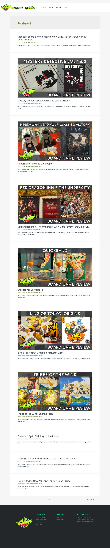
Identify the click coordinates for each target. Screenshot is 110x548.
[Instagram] (87, 7)
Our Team (59, 7)
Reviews (33, 103)
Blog (66, 7)
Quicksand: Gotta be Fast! (32, 289)
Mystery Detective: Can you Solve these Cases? (44, 100)
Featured (28, 42)
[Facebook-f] (96, 7)
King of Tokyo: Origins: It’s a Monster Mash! (41, 353)
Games (51, 7)
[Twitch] (92, 7)
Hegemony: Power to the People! (35, 163)
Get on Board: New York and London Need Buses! (44, 481)
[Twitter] (82, 7)
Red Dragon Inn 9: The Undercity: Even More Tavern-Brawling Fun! (53, 226)
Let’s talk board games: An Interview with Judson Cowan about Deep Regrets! (52, 38)
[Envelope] (101, 7)
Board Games (21, 42)
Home (44, 7)
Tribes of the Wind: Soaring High (35, 413)
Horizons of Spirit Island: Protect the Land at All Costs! (47, 458)
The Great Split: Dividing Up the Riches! (39, 436)
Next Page (90, 499)
